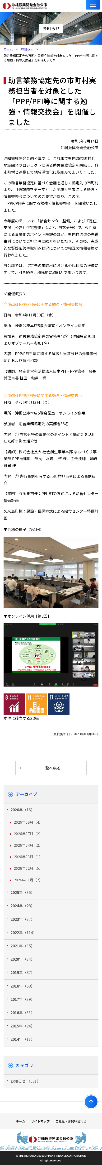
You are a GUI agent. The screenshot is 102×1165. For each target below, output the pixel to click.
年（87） (22, 972)
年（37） (22, 919)
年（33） (22, 1012)
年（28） (22, 905)
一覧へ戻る (51, 768)
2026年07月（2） (28, 833)
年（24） (22, 1026)
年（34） (22, 959)
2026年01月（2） (28, 879)
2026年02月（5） (28, 868)
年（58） (22, 986)
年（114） (23, 932)
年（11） (22, 1039)
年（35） (22, 892)
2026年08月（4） (28, 822)
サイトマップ (40, 1121)
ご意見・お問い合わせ (71, 1121)
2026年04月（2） (28, 845)
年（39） (22, 999)
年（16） (22, 809)
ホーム (20, 1121)
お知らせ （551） (25, 1081)
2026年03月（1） (28, 856)
